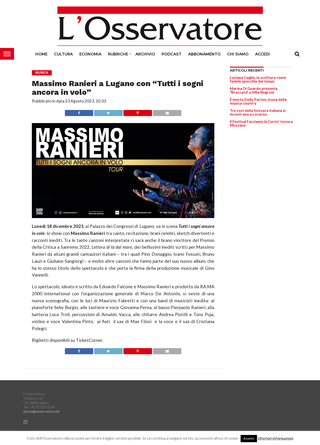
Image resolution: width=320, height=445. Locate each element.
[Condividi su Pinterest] (137, 111)
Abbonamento (204, 54)
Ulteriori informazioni (275, 438)
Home (41, 54)
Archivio (145, 54)
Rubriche (118, 54)
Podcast (172, 54)
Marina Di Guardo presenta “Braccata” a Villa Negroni (253, 90)
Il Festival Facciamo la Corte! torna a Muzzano (261, 123)
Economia (90, 54)
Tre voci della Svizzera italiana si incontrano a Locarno (258, 112)
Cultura (63, 54)
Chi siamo (238, 54)
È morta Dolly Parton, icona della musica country (258, 101)
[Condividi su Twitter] (108, 111)
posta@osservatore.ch (41, 411)
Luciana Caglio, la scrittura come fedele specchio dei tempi (258, 79)
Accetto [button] (248, 438)
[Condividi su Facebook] (79, 111)
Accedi (262, 54)
